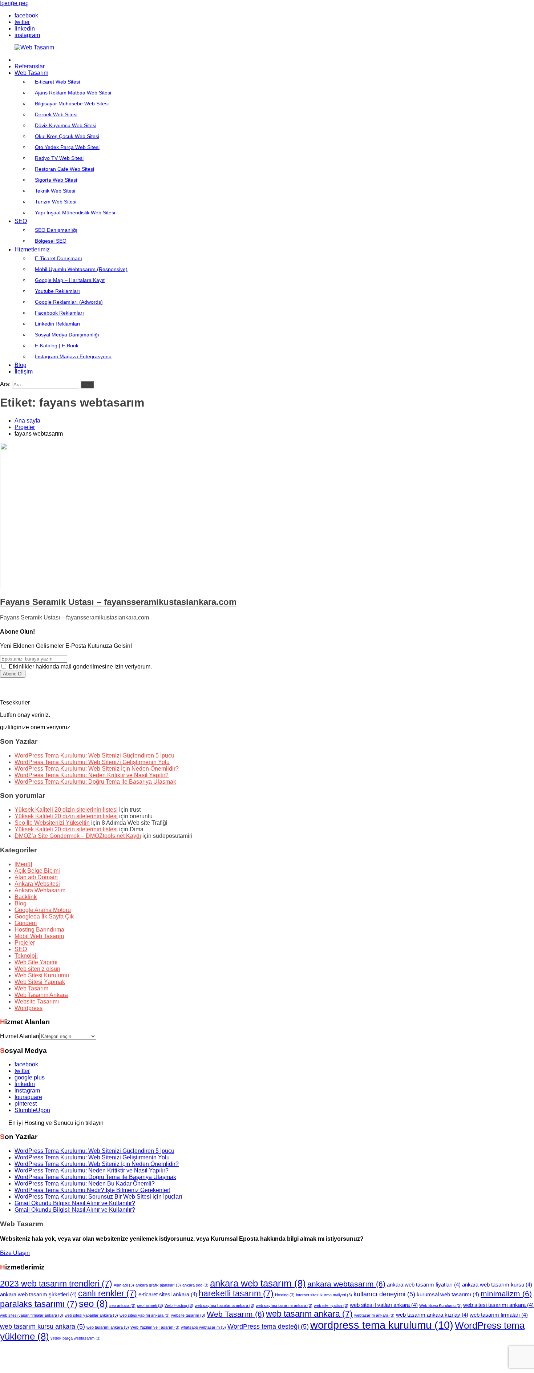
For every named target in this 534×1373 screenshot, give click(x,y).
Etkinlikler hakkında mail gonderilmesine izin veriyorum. (79, 666)
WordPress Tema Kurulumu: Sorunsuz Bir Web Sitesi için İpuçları (98, 1197)
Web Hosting (179, 1305)
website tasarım (188, 1315)
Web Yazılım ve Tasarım (154, 1327)
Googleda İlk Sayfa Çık (44, 916)
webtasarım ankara (374, 1315)
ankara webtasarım (346, 1284)
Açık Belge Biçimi (37, 871)
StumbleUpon (32, 1110)
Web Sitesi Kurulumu (42, 975)
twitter (22, 1071)
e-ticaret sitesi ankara (167, 1294)
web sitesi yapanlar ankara (91, 1315)
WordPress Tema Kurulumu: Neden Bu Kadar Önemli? (85, 1183)
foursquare (28, 1097)
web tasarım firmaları (499, 1315)
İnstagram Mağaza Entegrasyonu (73, 356)
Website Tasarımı (37, 1001)
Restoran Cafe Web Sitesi (64, 169)
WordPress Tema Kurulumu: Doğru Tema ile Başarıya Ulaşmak (95, 782)
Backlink (26, 897)
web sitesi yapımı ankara (145, 1315)
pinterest (26, 1104)
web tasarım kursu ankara (42, 1326)
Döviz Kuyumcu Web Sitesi (65, 125)
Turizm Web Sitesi (55, 202)
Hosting (285, 1295)
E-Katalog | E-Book (56, 345)
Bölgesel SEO (50, 241)
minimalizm (506, 1293)
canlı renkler (107, 1293)
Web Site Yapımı (36, 962)
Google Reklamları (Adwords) (69, 302)
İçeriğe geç (14, 3)
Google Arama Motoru (43, 910)
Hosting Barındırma (39, 929)
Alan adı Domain (36, 877)
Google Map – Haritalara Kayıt (70, 280)
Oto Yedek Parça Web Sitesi (67, 147)
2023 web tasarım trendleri (56, 1283)
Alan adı (124, 1285)
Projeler (25, 943)
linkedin (25, 1084)
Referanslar (30, 66)
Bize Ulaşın (15, 1253)
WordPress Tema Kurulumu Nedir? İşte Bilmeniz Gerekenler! (92, 1190)
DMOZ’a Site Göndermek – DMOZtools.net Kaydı (78, 836)
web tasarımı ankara (107, 1327)
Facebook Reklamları (59, 313)
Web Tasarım (31, 73)
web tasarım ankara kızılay (432, 1315)
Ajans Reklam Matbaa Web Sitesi (73, 93)
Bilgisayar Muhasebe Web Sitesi (72, 103)
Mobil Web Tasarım (39, 936)
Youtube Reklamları (57, 291)
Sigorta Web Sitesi (56, 180)
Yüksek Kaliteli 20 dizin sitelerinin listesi (66, 810)
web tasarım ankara (309, 1314)
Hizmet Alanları (19, 1036)
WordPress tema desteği (268, 1326)
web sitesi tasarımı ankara (498, 1305)
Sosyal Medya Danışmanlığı (67, 335)
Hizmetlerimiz (32, 249)
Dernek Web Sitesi (56, 114)
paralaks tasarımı (38, 1304)
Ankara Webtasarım (40, 890)
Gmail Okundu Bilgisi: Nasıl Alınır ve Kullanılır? (75, 1203)
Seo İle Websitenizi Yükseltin (52, 823)
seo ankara (122, 1305)
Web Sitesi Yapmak (40, 982)
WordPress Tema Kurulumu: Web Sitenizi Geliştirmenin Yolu (92, 762)
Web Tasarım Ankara (41, 995)
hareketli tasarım (236, 1293)
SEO (21, 221)
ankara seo (195, 1285)
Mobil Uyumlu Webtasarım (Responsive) (81, 269)
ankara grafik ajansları (158, 1285)
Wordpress (29, 1008)
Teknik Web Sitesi (55, 191)
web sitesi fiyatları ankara (384, 1305)
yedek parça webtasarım (75, 1338)
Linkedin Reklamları (57, 324)
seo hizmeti (150, 1305)
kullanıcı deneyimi (384, 1294)
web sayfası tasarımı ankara (284, 1305)
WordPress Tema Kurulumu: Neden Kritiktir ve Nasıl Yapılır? (92, 775)
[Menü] (23, 864)
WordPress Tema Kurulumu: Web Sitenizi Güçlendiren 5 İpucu (94, 755)
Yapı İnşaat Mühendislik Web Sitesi (75, 212)
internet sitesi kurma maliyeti (324, 1295)
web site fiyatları (331, 1305)
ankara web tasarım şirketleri (38, 1294)
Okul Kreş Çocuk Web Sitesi (67, 136)
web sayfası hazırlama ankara (224, 1305)
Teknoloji (26, 956)
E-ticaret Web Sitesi (57, 82)
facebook (26, 1064)
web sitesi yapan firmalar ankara (31, 1315)
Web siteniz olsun (37, 969)
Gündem (26, 923)
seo (93, 1304)
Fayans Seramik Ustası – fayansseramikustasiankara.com (118, 602)
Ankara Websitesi (37, 884)
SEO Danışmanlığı (56, 230)
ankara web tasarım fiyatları (424, 1285)
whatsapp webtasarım (203, 1327)
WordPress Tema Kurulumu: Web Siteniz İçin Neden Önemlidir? (97, 769)
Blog (21, 365)
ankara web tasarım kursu (497, 1285)
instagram (27, 1090)
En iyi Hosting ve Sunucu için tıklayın (56, 1122)
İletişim (24, 371)
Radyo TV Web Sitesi (59, 158)
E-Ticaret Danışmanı (58, 258)
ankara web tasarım (258, 1283)
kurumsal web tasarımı (448, 1294)
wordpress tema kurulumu (381, 1325)
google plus (30, 1077)
